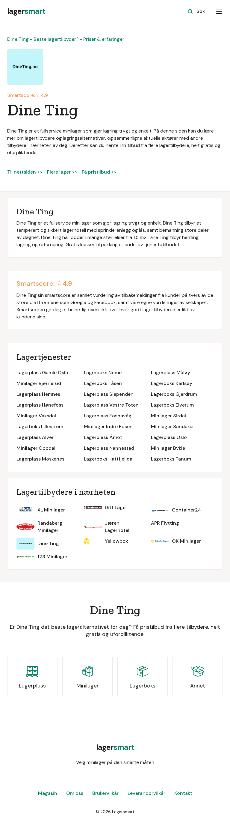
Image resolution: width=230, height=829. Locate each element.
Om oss (74, 793)
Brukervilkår (105, 793)
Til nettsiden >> (25, 172)
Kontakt (183, 793)
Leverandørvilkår (146, 793)
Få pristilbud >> (99, 172)
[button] (219, 11)
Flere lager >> (62, 172)
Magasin (47, 793)
